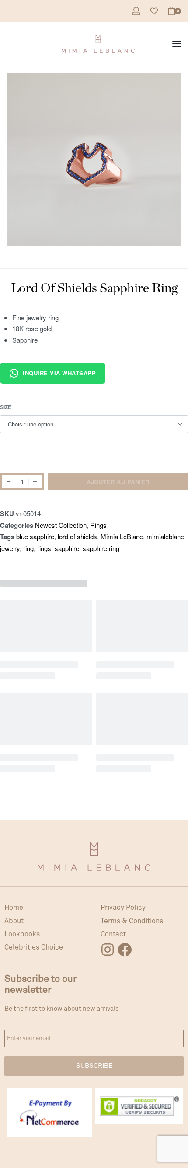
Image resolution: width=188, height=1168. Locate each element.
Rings (98, 525)
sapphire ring (101, 548)
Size (5, 407)
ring (28, 548)
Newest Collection (61, 525)
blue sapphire (35, 536)
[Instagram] (108, 950)
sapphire (67, 548)
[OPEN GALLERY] (94, 159)
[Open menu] (176, 43)
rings (44, 548)
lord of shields (77, 536)
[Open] (154, 11)
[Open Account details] (136, 11)
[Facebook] (125, 950)
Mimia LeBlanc (122, 536)
